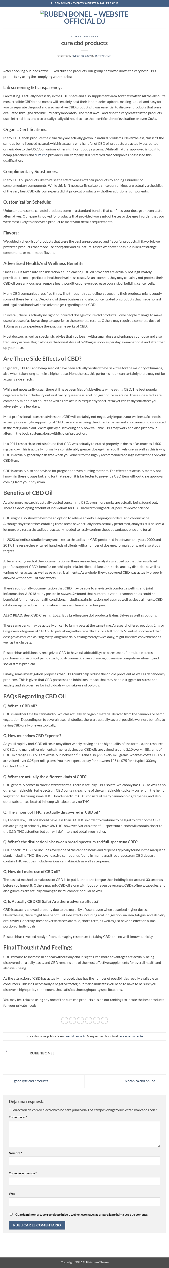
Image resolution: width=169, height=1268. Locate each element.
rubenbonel (103, 56)
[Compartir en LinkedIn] (104, 1020)
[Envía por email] (88, 1020)
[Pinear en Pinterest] (96, 1020)
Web (12, 1193)
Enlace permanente (130, 1036)
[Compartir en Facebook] (72, 1020)
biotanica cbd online (140, 1081)
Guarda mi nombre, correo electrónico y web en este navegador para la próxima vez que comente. (81, 1214)
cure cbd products (84, 36)
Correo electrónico (23, 1173)
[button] (6, 17)
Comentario (18, 1117)
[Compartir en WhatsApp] (64, 1020)
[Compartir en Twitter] (80, 1020)
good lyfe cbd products (30, 1081)
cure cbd (41, 155)
